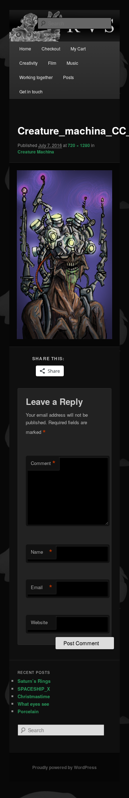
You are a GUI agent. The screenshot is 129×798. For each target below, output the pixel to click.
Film (52, 63)
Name (41, 552)
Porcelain (28, 711)
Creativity (28, 63)
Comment (43, 463)
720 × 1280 (79, 145)
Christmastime (34, 696)
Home (25, 48)
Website (39, 622)
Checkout (51, 48)
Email (41, 587)
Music (72, 63)
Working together (36, 77)
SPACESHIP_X (34, 688)
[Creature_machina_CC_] (64, 254)
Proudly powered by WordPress (64, 767)
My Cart (78, 48)
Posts (68, 77)
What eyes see (33, 703)
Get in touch (31, 91)
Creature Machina (36, 151)
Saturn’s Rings (34, 680)
